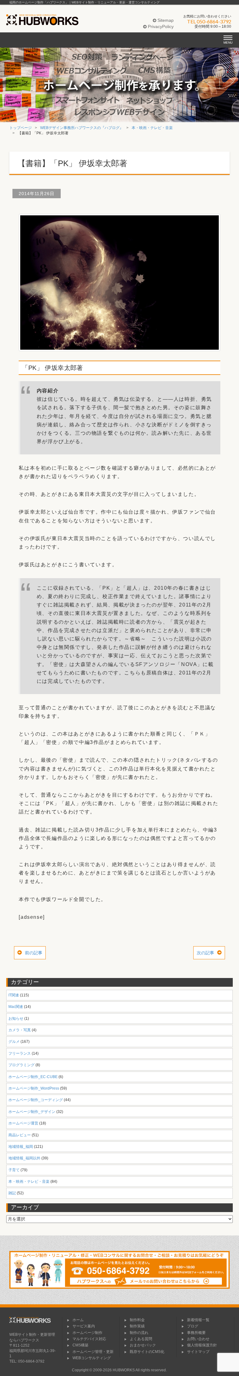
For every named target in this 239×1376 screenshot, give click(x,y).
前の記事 (33, 952)
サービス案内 (84, 1326)
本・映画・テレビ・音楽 (152, 128)
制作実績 (137, 1326)
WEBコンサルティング (92, 1358)
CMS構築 (80, 1345)
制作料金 (137, 1320)
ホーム (78, 1320)
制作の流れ (139, 1332)
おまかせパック (143, 1345)
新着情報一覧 (198, 1320)
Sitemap (165, 20)
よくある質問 (141, 1339)
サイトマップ (198, 1352)
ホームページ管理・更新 (93, 1352)
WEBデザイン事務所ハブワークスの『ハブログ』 (81, 128)
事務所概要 (196, 1332)
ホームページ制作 (87, 1332)
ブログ (192, 1326)
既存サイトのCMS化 (147, 1352)
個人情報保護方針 (202, 1345)
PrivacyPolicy (160, 26)
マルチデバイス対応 (89, 1339)
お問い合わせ (198, 1339)
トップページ (20, 128)
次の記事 (205, 952)
